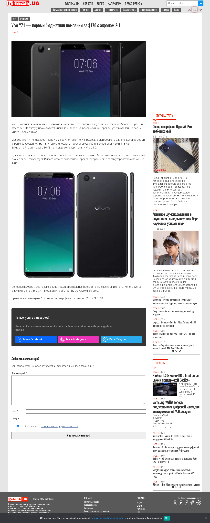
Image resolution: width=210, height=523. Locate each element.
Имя (14, 411)
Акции (139, 502)
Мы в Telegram (118, 339)
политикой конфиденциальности (59, 426)
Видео (100, 4)
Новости (88, 4)
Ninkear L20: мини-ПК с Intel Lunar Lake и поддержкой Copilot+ (172, 437)
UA (189, 9)
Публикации (71, 4)
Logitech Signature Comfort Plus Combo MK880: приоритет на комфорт (174, 324)
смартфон (24, 18)
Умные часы (112, 9)
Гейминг (86, 9)
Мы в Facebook (32, 339)
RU (194, 9)
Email (15, 418)
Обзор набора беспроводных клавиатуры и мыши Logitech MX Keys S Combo (173, 346)
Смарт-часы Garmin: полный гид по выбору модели (173, 313)
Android (98, 9)
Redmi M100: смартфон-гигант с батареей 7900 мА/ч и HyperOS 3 (175, 460)
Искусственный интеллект (64, 9)
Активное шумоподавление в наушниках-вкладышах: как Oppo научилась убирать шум (175, 301)
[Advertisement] (177, 42)
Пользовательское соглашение (97, 511)
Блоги (139, 505)
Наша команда (90, 504)
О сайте (88, 498)
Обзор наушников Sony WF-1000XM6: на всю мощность (174, 335)
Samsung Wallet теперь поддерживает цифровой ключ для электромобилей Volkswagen (176, 449)
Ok (166, 518)
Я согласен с (51, 426)
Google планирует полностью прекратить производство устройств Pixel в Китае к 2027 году (174, 473)
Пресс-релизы (133, 4)
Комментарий (18, 373)
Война (176, 9)
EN (201, 9)
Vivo (14, 18)
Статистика (88, 508)
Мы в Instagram (76, 339)
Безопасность (129, 9)
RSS (138, 511)
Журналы (141, 508)
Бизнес (165, 9)
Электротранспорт (149, 9)
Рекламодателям (91, 501)
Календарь (114, 4)
